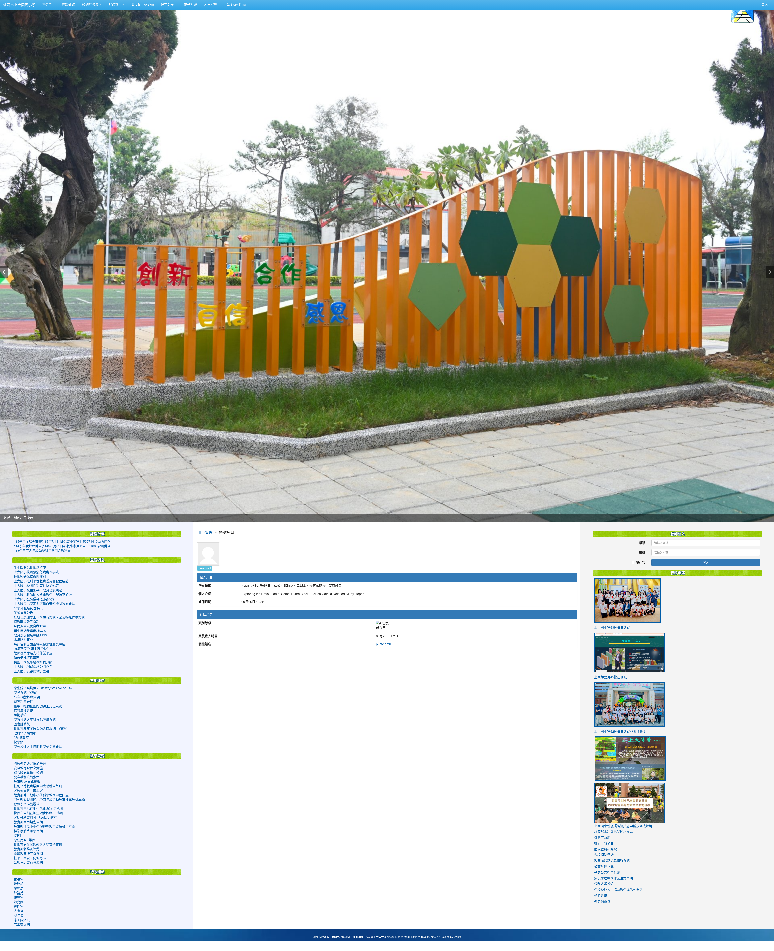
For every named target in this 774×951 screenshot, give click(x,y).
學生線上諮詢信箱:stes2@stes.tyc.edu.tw (43, 688)
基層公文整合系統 (607, 872)
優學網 (18, 742)
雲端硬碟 (68, 4)
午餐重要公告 (23, 612)
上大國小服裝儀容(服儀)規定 (34, 599)
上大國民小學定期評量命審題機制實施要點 (44, 603)
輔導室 (18, 897)
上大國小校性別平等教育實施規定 (38, 590)
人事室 (18, 910)
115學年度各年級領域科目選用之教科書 (42, 550)
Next (770, 272)
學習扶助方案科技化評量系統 (35, 719)
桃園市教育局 (604, 843)
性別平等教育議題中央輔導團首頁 (38, 786)
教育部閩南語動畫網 (28, 822)
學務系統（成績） (27, 692)
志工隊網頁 (22, 920)
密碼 (642, 552)
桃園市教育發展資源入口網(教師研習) (40, 728)
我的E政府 (21, 737)
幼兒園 (18, 902)
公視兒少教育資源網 (28, 862)
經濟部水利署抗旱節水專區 (613, 831)
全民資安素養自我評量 (30, 626)
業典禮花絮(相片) (632, 731)
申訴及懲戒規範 (641, 826)
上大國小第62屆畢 (607, 731)
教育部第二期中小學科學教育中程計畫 (41, 795)
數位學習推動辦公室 (28, 804)
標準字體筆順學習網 (28, 831)
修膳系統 (600, 895)
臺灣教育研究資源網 (28, 853)
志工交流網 (22, 924)
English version (142, 4)
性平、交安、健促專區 (30, 858)
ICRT (17, 835)
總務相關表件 (23, 701)
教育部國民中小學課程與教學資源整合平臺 (44, 826)
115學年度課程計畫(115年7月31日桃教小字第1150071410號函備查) (62, 541)
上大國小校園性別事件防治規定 (36, 585)
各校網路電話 (604, 854)
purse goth (383, 644)
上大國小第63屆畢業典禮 (612, 627)
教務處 (18, 883)
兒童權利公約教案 (27, 777)
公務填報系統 (604, 883)
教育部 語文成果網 (27, 781)
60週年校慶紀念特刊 (28, 608)
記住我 (640, 562)
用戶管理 (205, 533)
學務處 (18, 888)
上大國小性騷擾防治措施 (612, 826)
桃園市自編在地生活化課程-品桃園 (38, 808)
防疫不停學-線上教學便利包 (33, 648)
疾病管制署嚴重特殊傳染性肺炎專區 (39, 644)
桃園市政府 (602, 837)
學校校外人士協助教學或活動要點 (38, 746)
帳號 (642, 542)
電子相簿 (190, 4)
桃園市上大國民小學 (19, 5)
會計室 (18, 906)
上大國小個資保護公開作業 (33, 666)
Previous (4, 272)
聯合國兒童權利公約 (28, 772)
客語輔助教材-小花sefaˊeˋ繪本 (35, 817)
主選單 (47, 4)
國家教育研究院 (605, 849)
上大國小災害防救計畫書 (31, 671)
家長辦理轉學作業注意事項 (613, 878)
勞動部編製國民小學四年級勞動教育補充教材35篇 (49, 799)
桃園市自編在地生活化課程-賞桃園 (38, 813)
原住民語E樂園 (24, 840)
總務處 (18, 893)
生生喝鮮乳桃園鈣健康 (30, 567)
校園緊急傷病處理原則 (30, 576)
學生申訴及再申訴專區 (30, 630)
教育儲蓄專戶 (604, 901)
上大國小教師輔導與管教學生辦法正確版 (43, 594)
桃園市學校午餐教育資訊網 (33, 662)
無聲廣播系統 (23, 710)
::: (253, 3)
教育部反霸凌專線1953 (30, 635)
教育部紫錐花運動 (27, 849)
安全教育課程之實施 (28, 768)
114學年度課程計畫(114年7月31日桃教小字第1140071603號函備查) (62, 546)
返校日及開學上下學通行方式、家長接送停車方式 (49, 617)
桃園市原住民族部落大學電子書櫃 (38, 844)
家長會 (18, 915)
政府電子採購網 (25, 733)
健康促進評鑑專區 (27, 657)
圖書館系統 (22, 724)
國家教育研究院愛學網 (30, 763)
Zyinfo (457, 937)
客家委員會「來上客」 (30, 790)
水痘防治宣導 (23, 639)
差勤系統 (20, 715)
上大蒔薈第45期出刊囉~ (611, 677)
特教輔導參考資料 (27, 621)
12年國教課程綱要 (27, 697)
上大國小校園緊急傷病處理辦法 (36, 572)
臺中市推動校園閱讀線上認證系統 (38, 706)
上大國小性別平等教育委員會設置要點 (41, 581)
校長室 (18, 879)
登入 (706, 562)
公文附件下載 (604, 866)
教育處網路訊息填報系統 (612, 860)
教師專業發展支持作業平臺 (33, 653)
